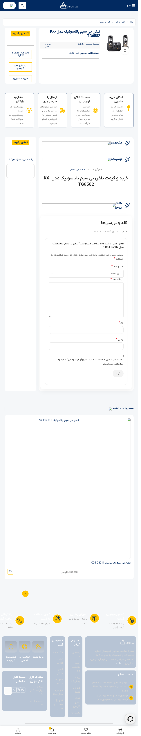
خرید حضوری (20, 78)
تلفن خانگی (119, 22)
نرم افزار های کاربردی (20, 67)
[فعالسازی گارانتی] (24, 647)
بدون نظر (48, 45)
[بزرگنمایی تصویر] (125, 51)
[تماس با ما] (130, 719)
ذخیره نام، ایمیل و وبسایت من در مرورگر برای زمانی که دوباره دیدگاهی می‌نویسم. (91, 361)
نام (121, 323)
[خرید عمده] (38, 647)
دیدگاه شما (117, 279)
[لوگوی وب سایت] (69, 5)
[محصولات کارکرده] (11, 647)
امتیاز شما (117, 266)
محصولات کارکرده (11, 658)
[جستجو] (22, 5)
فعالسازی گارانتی (24, 658)
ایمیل (120, 339)
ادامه (119, 663)
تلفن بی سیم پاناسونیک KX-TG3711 (111, 563)
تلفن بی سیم (105, 22)
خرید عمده (38, 657)
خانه (131, 22)
